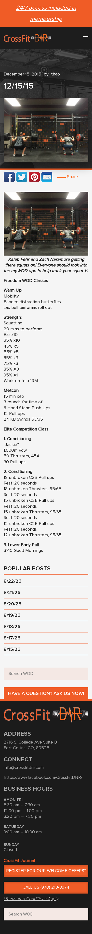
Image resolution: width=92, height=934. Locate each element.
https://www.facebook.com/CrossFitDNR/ (43, 777)
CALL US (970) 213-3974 (46, 887)
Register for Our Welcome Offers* (46, 871)
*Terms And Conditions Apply (31, 898)
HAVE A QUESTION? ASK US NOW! (46, 693)
